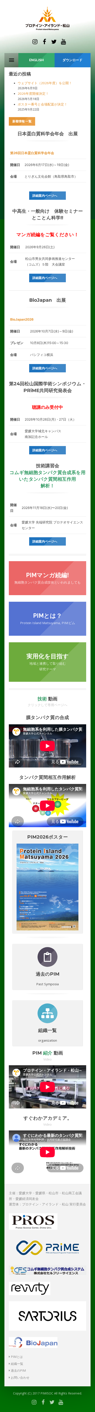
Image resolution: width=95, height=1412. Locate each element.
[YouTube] (63, 41)
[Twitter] (54, 41)
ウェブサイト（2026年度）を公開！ (45, 83)
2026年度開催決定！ (33, 93)
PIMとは (16, 1357)
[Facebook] (44, 41)
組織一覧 (16, 1364)
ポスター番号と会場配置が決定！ (42, 104)
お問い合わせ (19, 1377)
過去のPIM (18, 1370)
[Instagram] (35, 41)
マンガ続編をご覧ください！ (47, 234)
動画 (47, 699)
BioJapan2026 (22, 319)
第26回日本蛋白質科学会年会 (32, 153)
